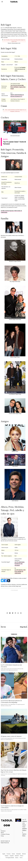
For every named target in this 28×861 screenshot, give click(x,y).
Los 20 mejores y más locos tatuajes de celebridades (20, 571)
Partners (3, 831)
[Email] (21, 613)
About (2, 832)
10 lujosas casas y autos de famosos (11, 736)
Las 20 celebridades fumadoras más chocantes (19, 563)
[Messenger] (10, 613)
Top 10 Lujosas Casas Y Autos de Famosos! (14, 143)
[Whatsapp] (18, 613)
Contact (3, 834)
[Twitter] (13, 613)
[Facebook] (7, 613)
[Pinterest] (15, 613)
